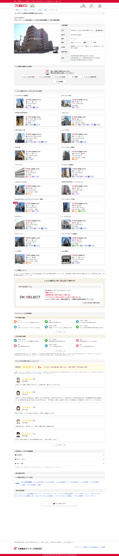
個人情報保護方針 (94, 547)
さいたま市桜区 (94, 482)
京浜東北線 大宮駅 (77, 56)
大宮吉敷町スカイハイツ (34, 493)
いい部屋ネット (18, 10)
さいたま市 (33, 10)
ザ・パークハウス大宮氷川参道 (63, 493)
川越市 (39, 484)
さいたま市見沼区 (72, 482)
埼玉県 (26, 10)
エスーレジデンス (90, 496)
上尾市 (23, 484)
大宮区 (39, 10)
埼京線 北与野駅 (76, 60)
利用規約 (85, 547)
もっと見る (59, 444)
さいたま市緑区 (31, 484)
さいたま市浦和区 (61, 482)
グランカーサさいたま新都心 (63, 496)
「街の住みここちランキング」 (31, 372)
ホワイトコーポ (95, 493)
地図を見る (100, 30)
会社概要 (103, 547)
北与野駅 (60, 81)
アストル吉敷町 (78, 496)
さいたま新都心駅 (91, 77)
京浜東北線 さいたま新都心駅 (80, 58)
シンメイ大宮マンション (82, 493)
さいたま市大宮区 (29, 77)
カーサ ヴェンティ (19, 493)
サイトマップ (78, 547)
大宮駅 (45, 10)
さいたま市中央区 (45, 77)
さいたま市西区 (83, 482)
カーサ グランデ (47, 493)
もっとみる (59, 331)
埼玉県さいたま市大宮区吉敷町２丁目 (82, 30)
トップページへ (61, 503)
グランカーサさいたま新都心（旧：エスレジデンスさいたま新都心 (33, 496)
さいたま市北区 (60, 77)
